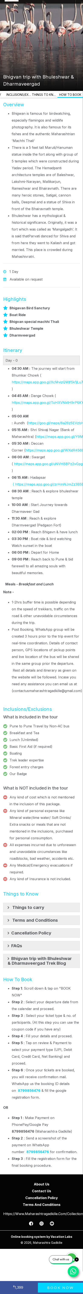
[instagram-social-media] (41, 1224)
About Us (41, 1184)
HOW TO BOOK (70, 94)
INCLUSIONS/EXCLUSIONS (19, 94)
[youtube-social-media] (52, 1224)
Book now (60, 1287)
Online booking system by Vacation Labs (41, 1236)
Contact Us (41, 1191)
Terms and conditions (41, 1204)
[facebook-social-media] (31, 1224)
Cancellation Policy (41, 1198)
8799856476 (29, 1090)
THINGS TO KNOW (44, 94)
